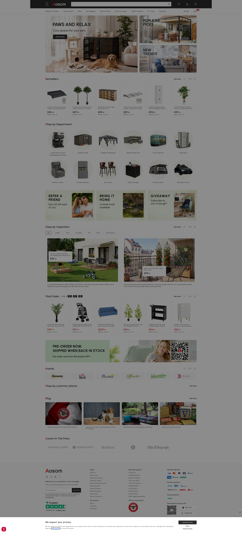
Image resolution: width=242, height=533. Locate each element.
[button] (4, 529)
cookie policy (55, 528)
